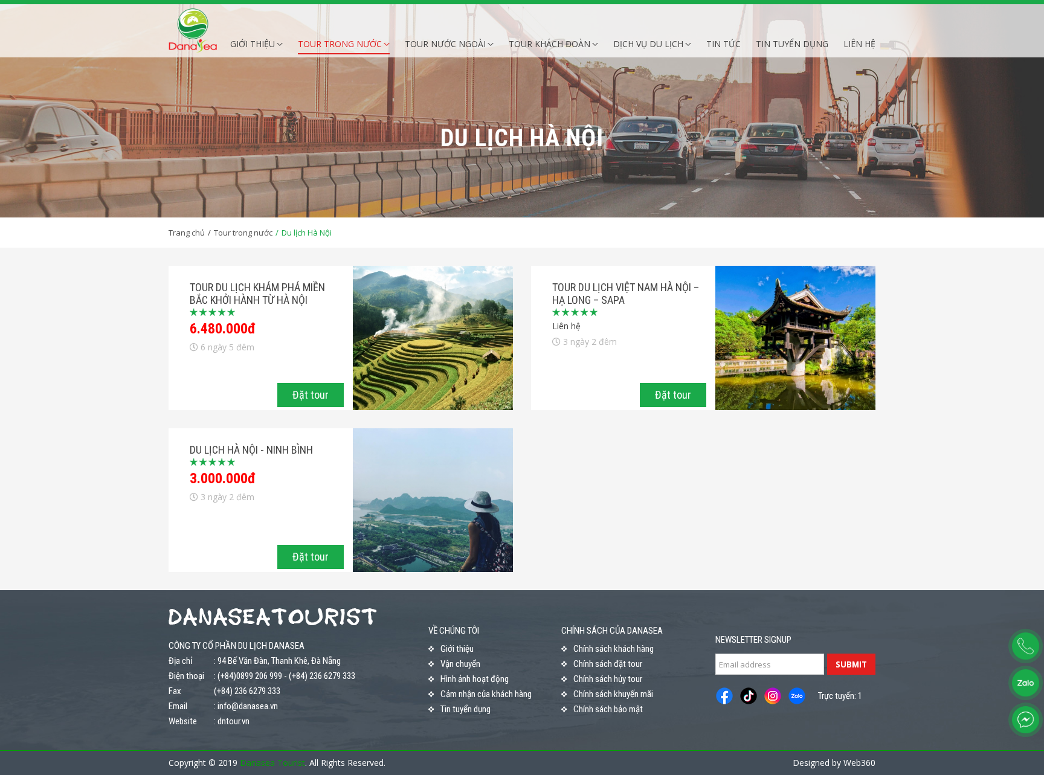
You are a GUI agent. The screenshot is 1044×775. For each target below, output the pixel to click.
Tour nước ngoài (445, 44)
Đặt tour (310, 394)
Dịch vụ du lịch (648, 44)
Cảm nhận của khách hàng (486, 694)
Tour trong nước (340, 44)
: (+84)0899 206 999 (248, 675)
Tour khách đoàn (549, 44)
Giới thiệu (252, 44)
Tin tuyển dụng (792, 44)
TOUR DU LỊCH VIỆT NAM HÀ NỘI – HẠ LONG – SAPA (625, 293)
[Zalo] (1025, 682)
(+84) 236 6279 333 (322, 675)
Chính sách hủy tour (607, 679)
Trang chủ (187, 232)
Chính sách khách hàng (613, 648)
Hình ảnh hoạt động (474, 679)
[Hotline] (1025, 646)
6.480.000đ (223, 328)
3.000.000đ (223, 478)
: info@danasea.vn (246, 706)
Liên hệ (859, 44)
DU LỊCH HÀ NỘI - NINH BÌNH (251, 449)
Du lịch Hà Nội (307, 232)
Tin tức (723, 44)
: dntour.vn (232, 721)
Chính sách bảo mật (608, 709)
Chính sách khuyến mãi (613, 694)
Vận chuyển (460, 663)
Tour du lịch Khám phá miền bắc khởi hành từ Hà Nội (257, 293)
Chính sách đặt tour (607, 663)
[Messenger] (1025, 719)
